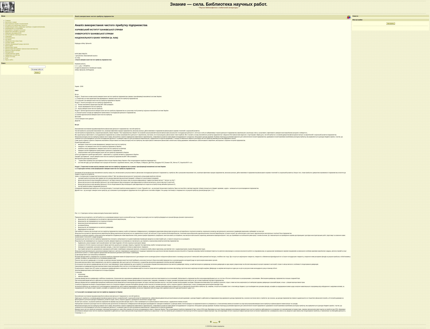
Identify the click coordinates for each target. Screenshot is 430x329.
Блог (6, 58)
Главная (8, 20)
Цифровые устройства (12, 55)
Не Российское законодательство (16, 34)
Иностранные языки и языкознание (16, 24)
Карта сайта (9, 60)
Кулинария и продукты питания (15, 30)
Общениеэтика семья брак (13, 41)
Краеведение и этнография (14, 28)
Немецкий (8, 36)
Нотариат (8, 39)
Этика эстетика (10, 56)
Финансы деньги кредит (12, 50)
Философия (9, 45)
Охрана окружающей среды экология (17, 44)
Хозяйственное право (12, 53)
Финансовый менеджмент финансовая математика (21, 49)
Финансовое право (11, 47)
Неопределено (10, 38)
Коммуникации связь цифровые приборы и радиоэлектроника (25, 27)
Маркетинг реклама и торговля (15, 31)
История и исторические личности (16, 25)
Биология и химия (11, 22)
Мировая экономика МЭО (13, 33)
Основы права (9, 42)
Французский (9, 52)
